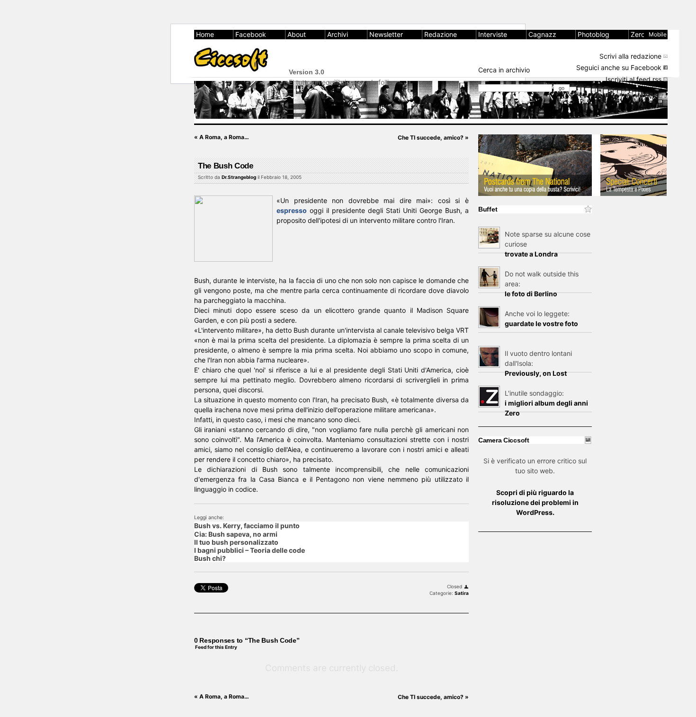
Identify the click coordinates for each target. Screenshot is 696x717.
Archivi (337, 34)
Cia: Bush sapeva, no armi (235, 534)
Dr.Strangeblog (239, 177)
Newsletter (386, 34)
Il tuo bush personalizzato (236, 542)
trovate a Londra (531, 254)
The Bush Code (225, 165)
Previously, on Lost (536, 373)
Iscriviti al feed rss (633, 79)
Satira (462, 593)
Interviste (492, 34)
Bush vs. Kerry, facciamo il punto (247, 526)
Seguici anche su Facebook (618, 67)
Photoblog (593, 34)
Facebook (250, 34)
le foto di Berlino (531, 294)
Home (205, 34)
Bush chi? (210, 558)
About (296, 34)
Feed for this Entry (216, 647)
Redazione (440, 34)
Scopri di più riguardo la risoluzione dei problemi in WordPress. (535, 502)
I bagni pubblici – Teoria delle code (249, 550)
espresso (292, 210)
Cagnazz (542, 34)
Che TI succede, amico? (433, 137)
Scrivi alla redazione (630, 56)
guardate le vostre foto (541, 323)
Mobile (658, 34)
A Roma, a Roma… (221, 137)
